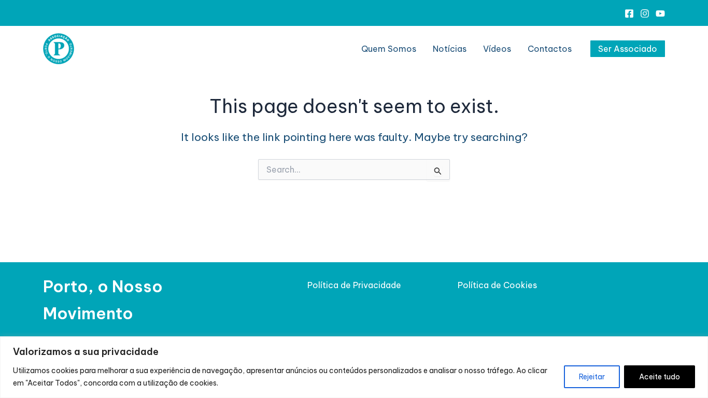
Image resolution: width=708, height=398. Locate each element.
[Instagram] (644, 13)
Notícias (449, 49)
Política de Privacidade (354, 285)
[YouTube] (660, 13)
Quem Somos (388, 49)
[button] (627, 48)
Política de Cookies (497, 285)
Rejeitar (592, 376)
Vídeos (497, 49)
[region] (354, 367)
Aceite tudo (659, 376)
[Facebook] (629, 13)
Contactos (550, 49)
